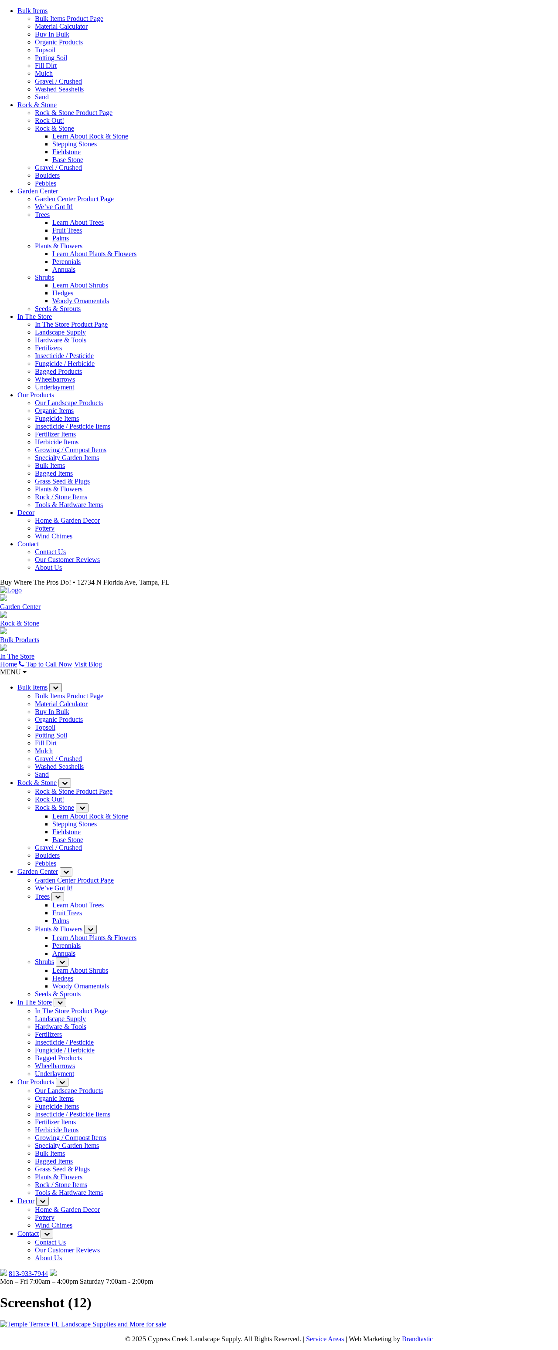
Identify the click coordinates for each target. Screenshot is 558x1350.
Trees (42, 214)
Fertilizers (48, 348)
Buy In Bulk (52, 34)
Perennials (66, 261)
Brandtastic (417, 1339)
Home (8, 664)
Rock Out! (49, 120)
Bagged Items (54, 473)
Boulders (47, 175)
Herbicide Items (56, 442)
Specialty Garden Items (67, 457)
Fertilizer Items (55, 434)
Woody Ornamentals (80, 301)
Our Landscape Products (69, 402)
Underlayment (54, 387)
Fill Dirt (46, 65)
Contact (28, 544)
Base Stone (67, 159)
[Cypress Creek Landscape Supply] (11, 590)
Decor (25, 512)
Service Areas (325, 1339)
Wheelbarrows (55, 379)
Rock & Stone (37, 104)
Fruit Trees (67, 230)
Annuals (63, 269)
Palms (60, 238)
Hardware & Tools (60, 340)
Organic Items (54, 410)
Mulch (44, 73)
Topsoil (45, 50)
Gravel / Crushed (58, 81)
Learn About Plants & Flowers (94, 253)
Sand (42, 97)
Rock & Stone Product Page (73, 112)
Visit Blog (88, 664)
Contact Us (50, 551)
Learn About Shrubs (80, 285)
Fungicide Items (57, 418)
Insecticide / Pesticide (64, 355)
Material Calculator (61, 26)
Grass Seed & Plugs (62, 481)
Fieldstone (66, 152)
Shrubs (44, 277)
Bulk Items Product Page (69, 18)
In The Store (34, 316)
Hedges (62, 293)
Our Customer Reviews (67, 559)
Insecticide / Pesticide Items (72, 426)
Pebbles (45, 183)
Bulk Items (32, 10)
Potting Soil (51, 57)
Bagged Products (58, 371)
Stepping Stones (74, 144)
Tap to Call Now (48, 664)
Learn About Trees (78, 222)
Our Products (35, 395)
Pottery (44, 528)
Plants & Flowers (58, 246)
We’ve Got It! (54, 206)
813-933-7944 (28, 1273)
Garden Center (37, 191)
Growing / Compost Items (70, 449)
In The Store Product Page (71, 324)
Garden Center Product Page (74, 199)
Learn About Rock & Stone (90, 136)
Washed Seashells (59, 89)
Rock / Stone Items (61, 497)
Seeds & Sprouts (58, 308)
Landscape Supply (60, 332)
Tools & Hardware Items (69, 504)
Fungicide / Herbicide (65, 363)
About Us (48, 567)
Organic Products (59, 42)
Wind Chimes (53, 536)
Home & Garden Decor (67, 520)
